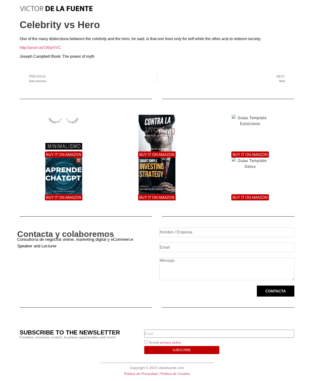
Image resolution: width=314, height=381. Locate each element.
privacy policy (170, 342)
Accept (165, 342)
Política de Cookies (175, 374)
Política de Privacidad (140, 374)
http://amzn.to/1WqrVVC (40, 48)
